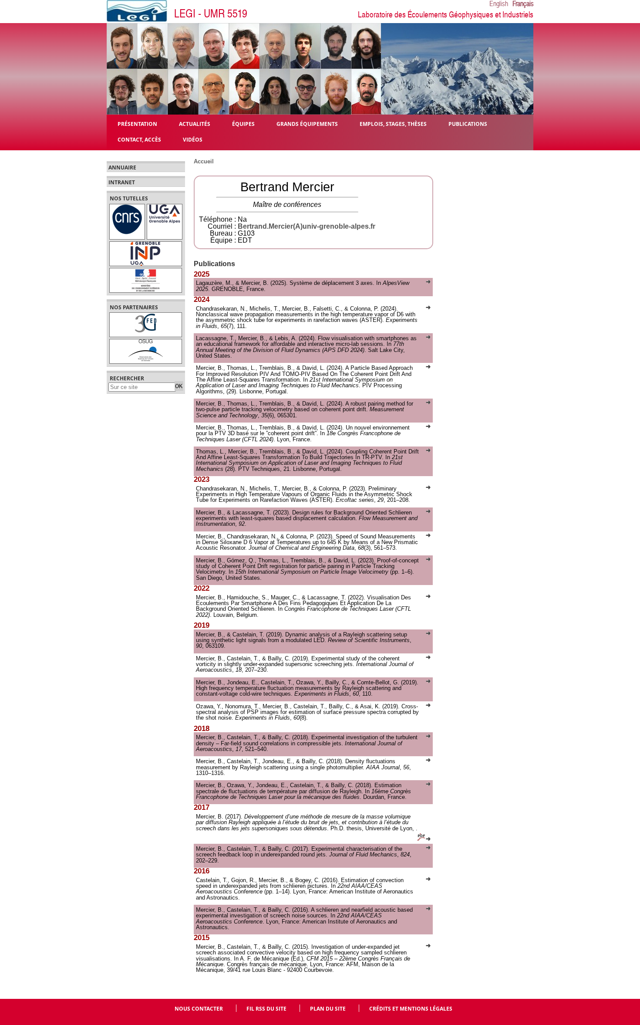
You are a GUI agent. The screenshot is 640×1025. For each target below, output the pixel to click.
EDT (245, 240)
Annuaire (122, 167)
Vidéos (192, 139)
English (498, 3)
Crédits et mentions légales (410, 1008)
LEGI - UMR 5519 (210, 14)
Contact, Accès (139, 139)
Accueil (204, 161)
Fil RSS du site (266, 1008)
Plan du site (328, 1008)
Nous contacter (199, 1008)
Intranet (121, 182)
